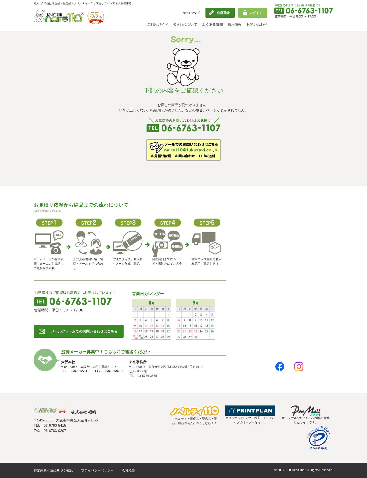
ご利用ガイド (157, 24)
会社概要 (128, 470)
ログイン (255, 13)
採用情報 (235, 24)
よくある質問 (212, 24)
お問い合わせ (256, 24)
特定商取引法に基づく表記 (53, 470)
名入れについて (185, 24)
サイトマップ (191, 12)
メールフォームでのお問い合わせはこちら (84, 331)
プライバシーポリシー (97, 470)
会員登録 (223, 13)
